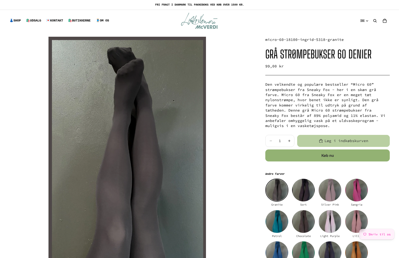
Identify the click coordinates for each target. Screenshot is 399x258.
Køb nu (327, 155)
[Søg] (375, 21)
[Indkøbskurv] (385, 21)
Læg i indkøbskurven (346, 140)
